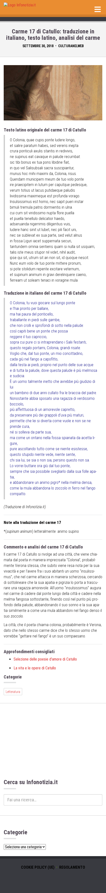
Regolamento (72, 867)
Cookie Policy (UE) (37, 867)
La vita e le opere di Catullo (35, 668)
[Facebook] (53, 879)
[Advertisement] (53, 744)
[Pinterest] (60, 879)
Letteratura (13, 692)
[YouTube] (45, 879)
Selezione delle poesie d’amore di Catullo (45, 659)
